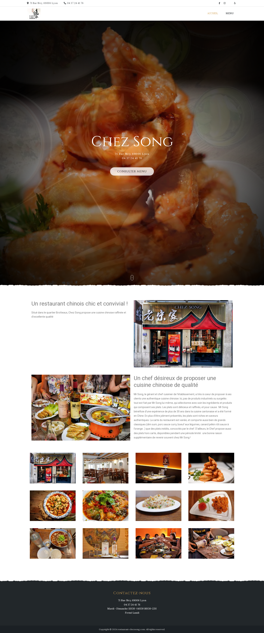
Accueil (212, 13)
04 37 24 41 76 (75, 3)
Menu (229, 13)
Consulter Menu (132, 171)
